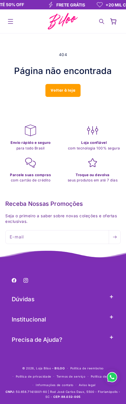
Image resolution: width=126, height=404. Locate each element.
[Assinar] (114, 237)
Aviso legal (87, 385)
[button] (10, 21)
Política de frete (103, 376)
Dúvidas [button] (23, 299)
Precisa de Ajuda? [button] (37, 339)
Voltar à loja (63, 90)
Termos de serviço (71, 376)
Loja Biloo (43, 368)
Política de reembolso (87, 368)
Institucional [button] (29, 319)
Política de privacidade (34, 376)
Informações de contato (55, 385)
